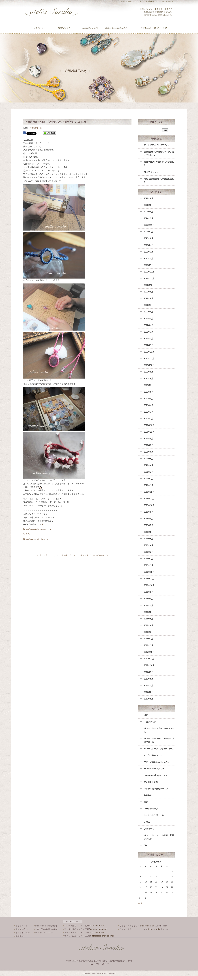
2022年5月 (148, 318)
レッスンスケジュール (154, 815)
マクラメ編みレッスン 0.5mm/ (88, 936)
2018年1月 (148, 645)
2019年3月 (148, 552)
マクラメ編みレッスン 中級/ (85, 929)
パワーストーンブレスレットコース (159, 730)
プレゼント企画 (151, 782)
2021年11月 (149, 358)
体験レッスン (150, 722)
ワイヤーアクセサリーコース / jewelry (143, 929)
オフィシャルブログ (43, 933)
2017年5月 (148, 699)
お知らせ (148, 795)
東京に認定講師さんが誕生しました (159, 180)
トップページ (38, 28)
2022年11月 (149, 278)
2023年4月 (148, 245)
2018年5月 (148, 619)
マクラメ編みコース (153, 755)
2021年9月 (148, 372)
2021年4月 (148, 405)
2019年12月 (149, 492)
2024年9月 (148, 218)
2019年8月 (148, 518)
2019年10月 (149, 505)
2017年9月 (148, 672)
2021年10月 (149, 365)
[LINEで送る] (49, 133)
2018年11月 (149, 578)
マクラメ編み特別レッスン (156, 788)
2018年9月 (148, 592)
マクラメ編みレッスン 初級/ (83, 926)
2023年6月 (148, 238)
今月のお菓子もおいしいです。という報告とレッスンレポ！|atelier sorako (147, 1)
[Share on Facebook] (24, 133)
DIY (145, 845)
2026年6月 (148, 198)
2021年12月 (149, 352)
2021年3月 (148, 412)
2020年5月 (148, 459)
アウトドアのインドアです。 (157, 145)
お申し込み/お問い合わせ (153, 28)
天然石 (147, 822)
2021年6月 (148, 392)
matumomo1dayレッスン (155, 775)
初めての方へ (21, 929)
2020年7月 (148, 445)
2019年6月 (148, 532)
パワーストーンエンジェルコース (159, 748)
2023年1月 (148, 265)
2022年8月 (148, 298)
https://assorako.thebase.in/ (35, 539)
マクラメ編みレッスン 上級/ (83, 932)
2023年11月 (149, 225)
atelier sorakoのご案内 (119, 28)
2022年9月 (148, 292)
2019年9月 (148, 512)
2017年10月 (149, 665)
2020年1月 (148, 485)
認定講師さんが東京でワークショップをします (159, 153)
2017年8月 (148, 679)
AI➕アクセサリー (152, 172)
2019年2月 (148, 559)
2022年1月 (148, 345)
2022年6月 (148, 312)
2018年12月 (149, 572)
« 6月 (140, 903)
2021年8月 (148, 378)
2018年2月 (148, 639)
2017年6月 (148, 692)
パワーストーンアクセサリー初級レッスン (159, 837)
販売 (146, 802)
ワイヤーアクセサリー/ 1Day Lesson (142, 926)
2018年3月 (148, 632)
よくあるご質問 (22, 933)
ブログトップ (156, 122)
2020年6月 (148, 452)
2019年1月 (148, 565)
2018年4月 (148, 625)
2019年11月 (149, 498)
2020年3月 (148, 472)
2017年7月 (148, 685)
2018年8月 (148, 598)
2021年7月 (148, 385)
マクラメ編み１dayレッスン (156, 762)
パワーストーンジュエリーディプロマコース (159, 740)
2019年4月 (148, 545)
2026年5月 (148, 205)
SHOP (26, 534)
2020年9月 (148, 438)
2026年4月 (148, 212)
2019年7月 (148, 525)
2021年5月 (148, 398)
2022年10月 (149, 285)
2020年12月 (149, 425)
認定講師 (19, 936)
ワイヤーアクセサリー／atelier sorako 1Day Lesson (91, 28)
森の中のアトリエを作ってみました (159, 163)
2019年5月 (148, 539)
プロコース (149, 829)
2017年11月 (149, 659)
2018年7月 (148, 605)
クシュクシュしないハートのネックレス (56, 555)
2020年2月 (148, 478)
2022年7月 (148, 305)
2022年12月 (149, 272)
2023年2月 (148, 258)
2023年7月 (148, 232)
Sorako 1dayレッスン (154, 768)
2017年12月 (149, 652)
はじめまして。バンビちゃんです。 (96, 555)
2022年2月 (148, 338)
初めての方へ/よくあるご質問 (64, 28)
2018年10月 (149, 585)
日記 (146, 715)
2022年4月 (148, 325)
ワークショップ (151, 808)
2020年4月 (148, 465)
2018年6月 (148, 612)
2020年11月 (149, 432)
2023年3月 (148, 252)
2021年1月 (148, 418)
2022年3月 (148, 332)
